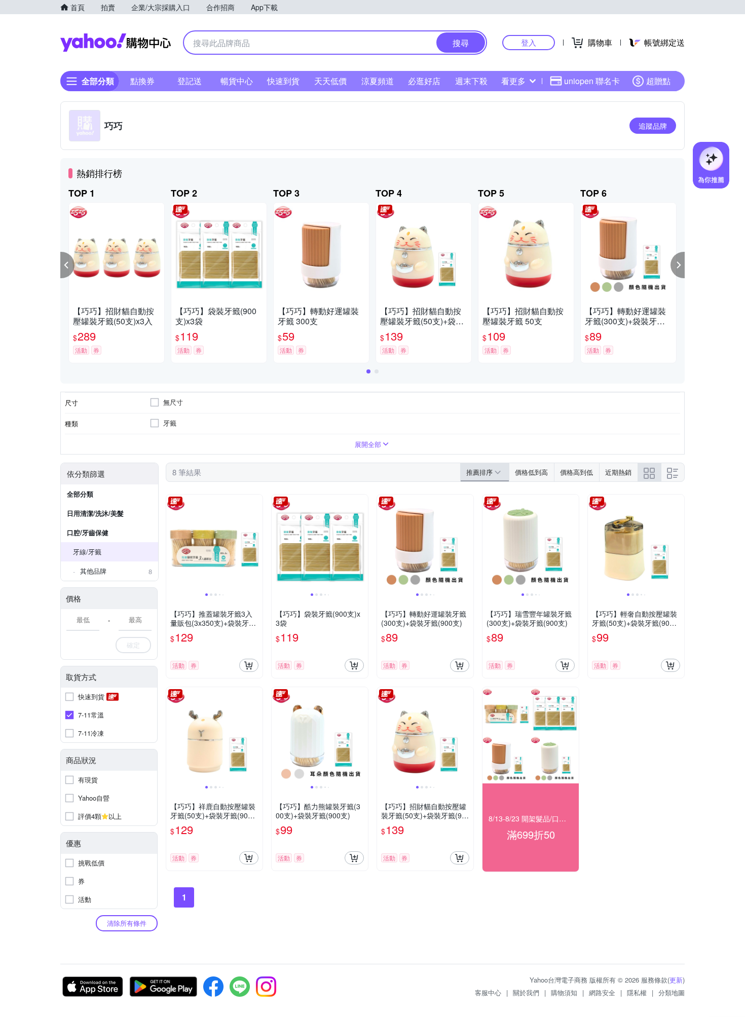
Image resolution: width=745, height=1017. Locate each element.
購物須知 (564, 992)
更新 (676, 980)
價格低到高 (531, 472)
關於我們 (526, 992)
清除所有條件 (126, 923)
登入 (528, 42)
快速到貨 (283, 81)
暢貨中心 (236, 81)
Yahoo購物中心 (115, 42)
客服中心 (488, 992)
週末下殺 (471, 81)
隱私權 (637, 992)
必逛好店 (424, 81)
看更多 (513, 81)
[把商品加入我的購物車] (248, 665)
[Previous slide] (172, 542)
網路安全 (602, 992)
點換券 (142, 81)
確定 (133, 645)
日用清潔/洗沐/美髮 (95, 513)
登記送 (189, 81)
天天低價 (330, 81)
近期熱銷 (618, 472)
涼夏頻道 (377, 81)
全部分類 (80, 494)
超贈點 (658, 81)
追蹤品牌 (653, 126)
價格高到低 (576, 472)
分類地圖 (671, 992)
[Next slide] (256, 542)
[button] (67, 265)
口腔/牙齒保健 (87, 532)
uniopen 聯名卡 (592, 81)
